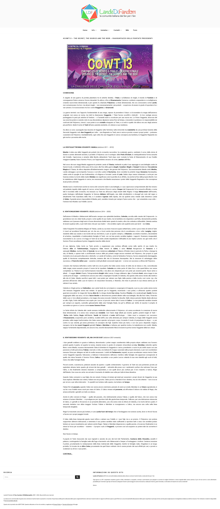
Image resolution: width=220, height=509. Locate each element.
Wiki (127, 30)
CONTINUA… (67, 454)
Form (135, 30)
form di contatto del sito (10, 500)
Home (85, 30)
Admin (95, 485)
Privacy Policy (57, 504)
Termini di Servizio (67, 504)
